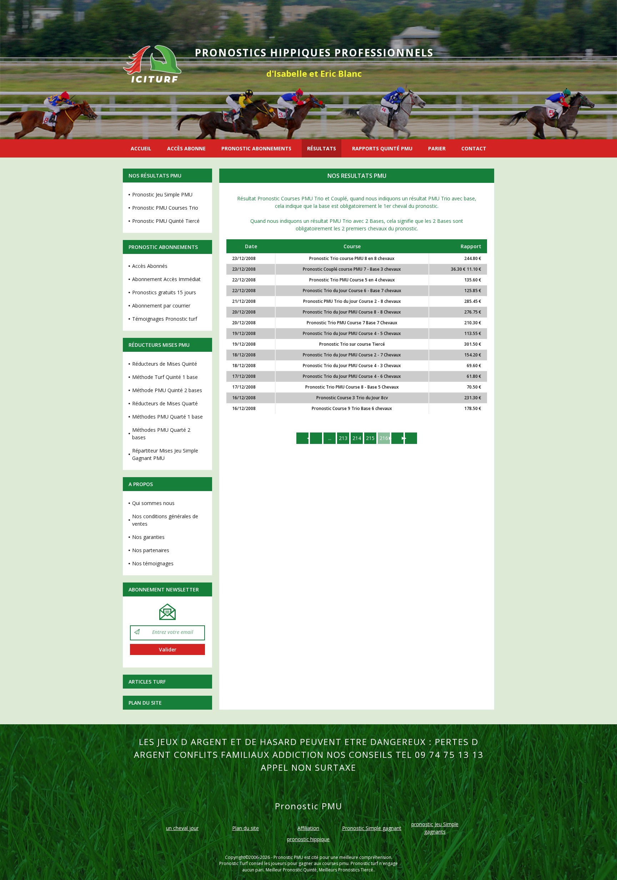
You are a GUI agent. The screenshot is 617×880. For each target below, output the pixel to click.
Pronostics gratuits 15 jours (164, 292)
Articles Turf (147, 681)
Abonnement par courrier (161, 305)
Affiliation (308, 828)
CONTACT (473, 148)
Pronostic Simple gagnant (371, 828)
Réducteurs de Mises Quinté (164, 363)
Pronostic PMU (288, 857)
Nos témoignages (153, 563)
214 (356, 438)
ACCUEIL (141, 148)
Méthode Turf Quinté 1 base (165, 377)
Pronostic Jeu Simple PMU (162, 194)
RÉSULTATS (321, 148)
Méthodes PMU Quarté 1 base (167, 416)
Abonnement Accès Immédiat (166, 279)
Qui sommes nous (153, 503)
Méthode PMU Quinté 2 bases (167, 390)
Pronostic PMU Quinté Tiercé (166, 221)
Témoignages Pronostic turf (164, 318)
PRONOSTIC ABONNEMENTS (256, 148)
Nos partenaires (150, 550)
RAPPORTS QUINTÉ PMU (382, 148)
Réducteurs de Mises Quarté (165, 403)
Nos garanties (148, 537)
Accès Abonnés (149, 265)
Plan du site (145, 702)
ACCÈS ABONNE (186, 148)
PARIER (437, 148)
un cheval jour (182, 828)
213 (343, 438)
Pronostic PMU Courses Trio (165, 207)
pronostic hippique (308, 839)
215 (370, 438)
